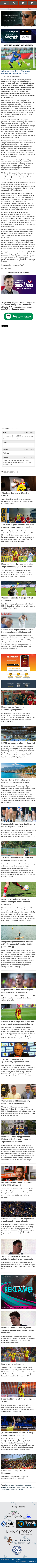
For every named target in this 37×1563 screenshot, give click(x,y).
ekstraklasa (5, 1489)
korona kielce (9, 1485)
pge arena (14, 1489)
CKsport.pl (14, 1559)
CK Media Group (31, 1561)
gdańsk (21, 1489)
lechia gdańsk (19, 1485)
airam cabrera (30, 1487)
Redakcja (19, 1559)
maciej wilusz (20, 1487)
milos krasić (11, 1487)
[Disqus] (18, 351)
